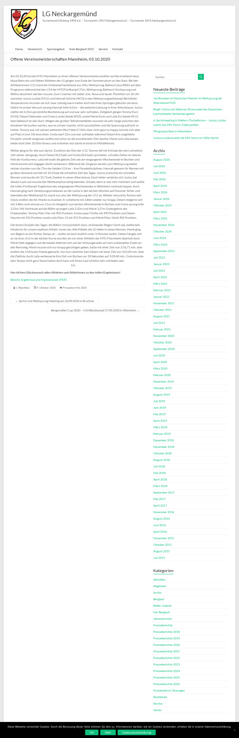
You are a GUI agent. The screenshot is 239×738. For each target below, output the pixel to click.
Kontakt (117, 49)
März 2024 (160, 244)
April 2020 (160, 362)
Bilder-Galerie (162, 605)
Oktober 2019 (162, 388)
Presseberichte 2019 (166, 638)
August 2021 (161, 316)
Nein (108, 732)
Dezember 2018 (163, 440)
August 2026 (161, 159)
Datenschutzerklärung (136, 732)
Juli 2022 (159, 270)
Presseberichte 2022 (166, 658)
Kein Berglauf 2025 (81, 49)
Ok (92, 732)
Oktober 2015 (162, 544)
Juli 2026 (159, 166)
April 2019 (160, 420)
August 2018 (161, 459)
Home (19, 49)
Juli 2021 (159, 322)
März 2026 (160, 192)
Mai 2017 (159, 499)
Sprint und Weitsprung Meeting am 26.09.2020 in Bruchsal (54, 301)
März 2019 (160, 427)
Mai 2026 (159, 179)
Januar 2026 (161, 198)
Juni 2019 (159, 407)
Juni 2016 (159, 525)
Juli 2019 (159, 401)
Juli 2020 (159, 355)
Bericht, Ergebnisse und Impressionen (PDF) (38, 279)
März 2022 (160, 283)
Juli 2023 (159, 257)
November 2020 (163, 335)
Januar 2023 (161, 264)
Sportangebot (56, 49)
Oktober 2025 (162, 205)
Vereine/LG (35, 49)
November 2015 (163, 538)
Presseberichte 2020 (75, 287)
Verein (157, 710)
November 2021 (163, 303)
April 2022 (160, 277)
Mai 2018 (159, 473)
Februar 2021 (162, 329)
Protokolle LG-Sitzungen (169, 690)
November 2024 (163, 225)
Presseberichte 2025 (166, 677)
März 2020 (160, 368)
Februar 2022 (162, 290)
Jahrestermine (162, 618)
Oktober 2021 (162, 309)
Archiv (157, 592)
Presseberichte (163, 625)
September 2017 (164, 492)
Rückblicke (160, 697)
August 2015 (161, 551)
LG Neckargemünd (69, 14)
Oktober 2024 (162, 231)
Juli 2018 (159, 466)
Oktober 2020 (162, 342)
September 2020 (164, 349)
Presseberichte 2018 (166, 631)
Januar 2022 (161, 296)
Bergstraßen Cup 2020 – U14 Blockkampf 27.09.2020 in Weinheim (95, 310)
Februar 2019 (162, 433)
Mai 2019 (159, 414)
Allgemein (159, 586)
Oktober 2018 (162, 453)
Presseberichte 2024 (166, 671)
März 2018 (160, 486)
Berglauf (158, 599)
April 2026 (160, 185)
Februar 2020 (162, 375)
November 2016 (163, 512)
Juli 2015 (159, 557)
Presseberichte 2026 (166, 684)
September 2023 (164, 251)
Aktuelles (159, 579)
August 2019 (161, 394)
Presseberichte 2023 (166, 664)
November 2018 (163, 446)
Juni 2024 (159, 238)
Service (103, 49)
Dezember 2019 (163, 381)
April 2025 (160, 211)
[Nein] (234, 730)
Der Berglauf (161, 612)
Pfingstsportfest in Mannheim (172, 131)
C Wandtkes (23, 287)
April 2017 (160, 505)
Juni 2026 (159, 172)
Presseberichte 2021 (166, 651)
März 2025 (160, 218)
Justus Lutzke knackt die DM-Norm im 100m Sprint (186, 137)
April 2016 (160, 531)
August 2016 (161, 518)
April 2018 (160, 479)
